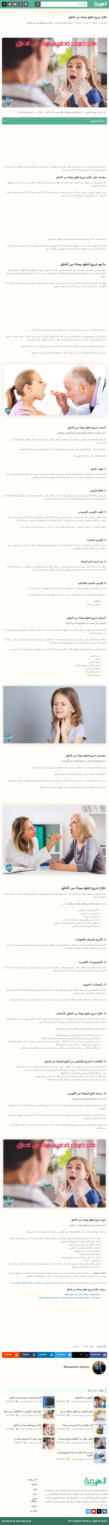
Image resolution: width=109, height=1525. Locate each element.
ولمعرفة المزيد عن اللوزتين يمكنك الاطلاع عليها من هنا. (33, 1283)
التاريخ (34, 1484)
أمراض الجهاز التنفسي (64, 23)
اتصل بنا (33, 1511)
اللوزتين (75, 1346)
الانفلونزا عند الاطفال (84, 1398)
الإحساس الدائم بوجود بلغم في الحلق (26, 1398)
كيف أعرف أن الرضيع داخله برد (28, 1439)
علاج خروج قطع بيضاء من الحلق (28, 1425)
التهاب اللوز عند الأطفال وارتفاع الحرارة (75, 1439)
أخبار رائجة (32, 1480)
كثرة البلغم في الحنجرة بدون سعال (77, 1425)
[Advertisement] (54, 146)
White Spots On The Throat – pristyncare (82, 1294)
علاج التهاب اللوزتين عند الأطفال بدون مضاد (22, 1411)
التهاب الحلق (88, 1346)
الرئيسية (104, 23)
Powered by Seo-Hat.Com (16, 1521)
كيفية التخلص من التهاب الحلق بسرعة (76, 1411)
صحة (86, 23)
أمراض (78, 23)
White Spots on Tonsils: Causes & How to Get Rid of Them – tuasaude (69, 1298)
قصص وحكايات (33, 1500)
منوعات (94, 23)
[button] (4, 4)
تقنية (35, 1489)
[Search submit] (38, 4)
